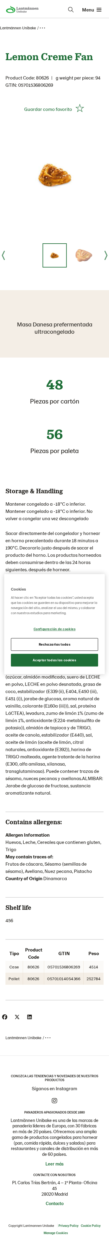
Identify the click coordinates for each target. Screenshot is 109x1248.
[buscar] (71, 9)
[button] (54, 255)
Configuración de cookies (55, 629)
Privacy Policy (68, 1225)
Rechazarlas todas (55, 644)
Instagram (54, 1101)
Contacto (55, 1203)
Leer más (54, 1163)
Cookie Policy (91, 1225)
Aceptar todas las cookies (54, 660)
